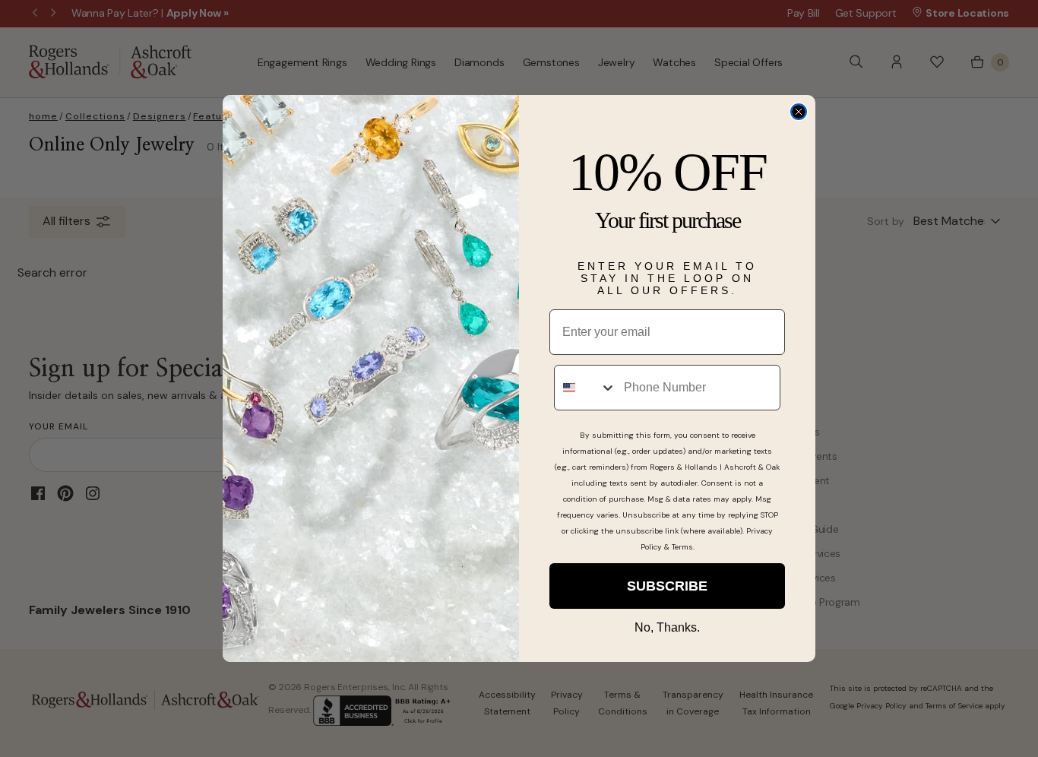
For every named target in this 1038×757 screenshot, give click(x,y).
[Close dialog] (798, 111)
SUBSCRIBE (667, 586)
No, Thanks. (667, 627)
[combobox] (585, 388)
